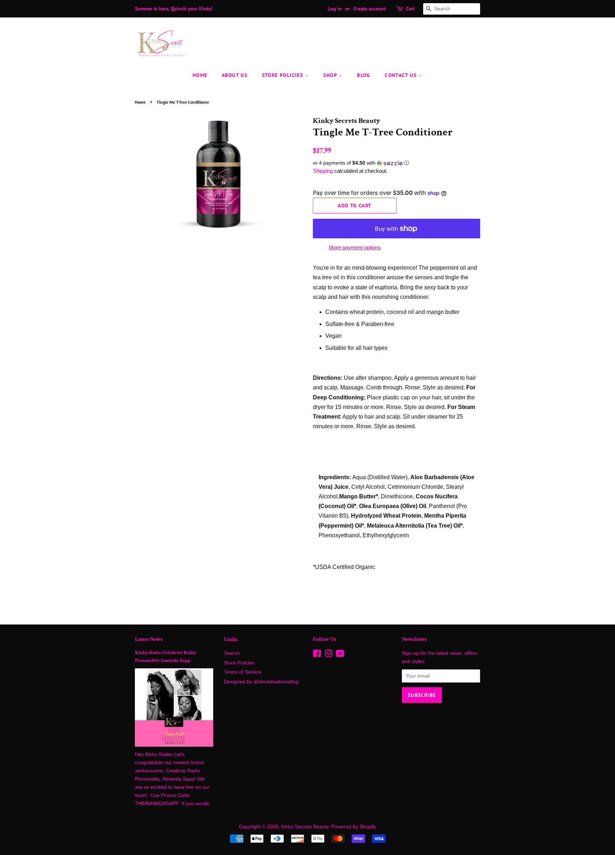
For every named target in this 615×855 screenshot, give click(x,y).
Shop (330, 75)
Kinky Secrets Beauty (304, 826)
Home (200, 75)
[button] (396, 163)
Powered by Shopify (353, 826)
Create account (369, 8)
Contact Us (401, 75)
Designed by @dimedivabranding (261, 681)
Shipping (323, 171)
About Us (234, 75)
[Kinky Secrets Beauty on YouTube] (340, 655)
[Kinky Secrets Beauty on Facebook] (317, 655)
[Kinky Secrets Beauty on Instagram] (328, 655)
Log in (335, 8)
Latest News (149, 639)
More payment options (355, 247)
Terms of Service (243, 672)
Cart (410, 8)
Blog (363, 75)
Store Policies (283, 75)
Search (232, 653)
